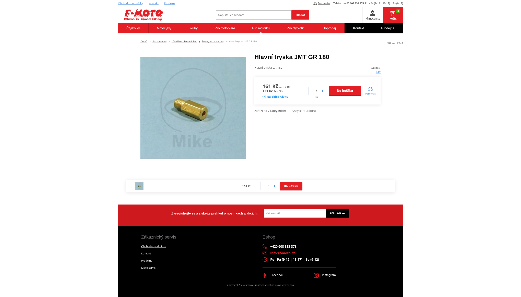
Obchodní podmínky (130, 3)
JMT (378, 72)
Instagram (328, 275)
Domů (143, 41)
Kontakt (154, 3)
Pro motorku (159, 41)
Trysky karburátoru (212, 41)
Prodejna (169, 3)
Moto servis (148, 268)
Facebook (276, 275)
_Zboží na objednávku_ (184, 41)
